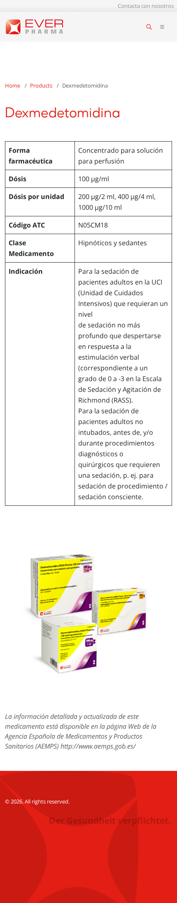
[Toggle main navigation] (162, 27)
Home (12, 85)
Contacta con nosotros (146, 5)
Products (41, 85)
